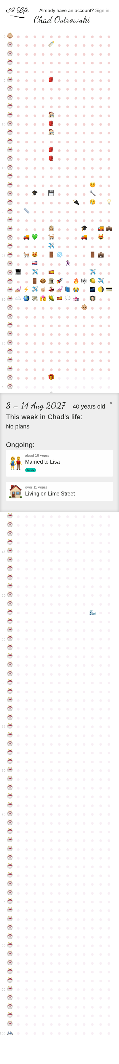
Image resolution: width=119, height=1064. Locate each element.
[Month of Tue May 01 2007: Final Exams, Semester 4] (26, 211)
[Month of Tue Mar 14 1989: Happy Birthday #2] (10, 54)
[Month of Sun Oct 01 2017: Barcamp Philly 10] (67, 299)
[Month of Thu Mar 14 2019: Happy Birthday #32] (10, 317)
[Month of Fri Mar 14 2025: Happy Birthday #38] (10, 369)
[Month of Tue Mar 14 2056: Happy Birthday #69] (10, 761)
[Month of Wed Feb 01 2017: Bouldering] (101, 290)
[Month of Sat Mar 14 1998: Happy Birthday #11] (10, 132)
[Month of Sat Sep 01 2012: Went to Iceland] (60, 255)
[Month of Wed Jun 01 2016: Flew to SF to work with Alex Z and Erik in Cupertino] (35, 290)
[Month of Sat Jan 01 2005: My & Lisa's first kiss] (92, 185)
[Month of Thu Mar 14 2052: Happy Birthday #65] (10, 726)
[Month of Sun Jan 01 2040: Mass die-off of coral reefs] (92, 612)
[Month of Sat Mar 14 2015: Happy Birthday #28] (10, 281)
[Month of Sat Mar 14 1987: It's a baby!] (10, 36)
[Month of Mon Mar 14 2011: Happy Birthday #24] (10, 246)
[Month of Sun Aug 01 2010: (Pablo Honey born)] (51, 238)
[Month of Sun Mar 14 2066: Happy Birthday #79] (10, 849)
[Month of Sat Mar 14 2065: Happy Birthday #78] (10, 840)
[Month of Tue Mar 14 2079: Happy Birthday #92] (10, 963)
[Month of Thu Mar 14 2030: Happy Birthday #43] (10, 534)
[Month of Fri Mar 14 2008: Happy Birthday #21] (10, 220)
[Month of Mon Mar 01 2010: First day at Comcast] (109, 229)
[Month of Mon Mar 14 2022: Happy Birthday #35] (10, 343)
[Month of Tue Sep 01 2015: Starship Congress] (60, 281)
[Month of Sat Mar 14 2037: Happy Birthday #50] (10, 595)
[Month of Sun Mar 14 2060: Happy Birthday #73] (10, 796)
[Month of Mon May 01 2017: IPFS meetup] (26, 299)
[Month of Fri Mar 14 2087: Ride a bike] (10, 1033)
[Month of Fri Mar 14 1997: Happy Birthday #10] (10, 124)
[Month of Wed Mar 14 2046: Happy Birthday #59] (10, 674)
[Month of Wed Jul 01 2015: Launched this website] (43, 281)
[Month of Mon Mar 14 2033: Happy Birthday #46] (10, 560)
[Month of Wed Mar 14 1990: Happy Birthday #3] (10, 62)
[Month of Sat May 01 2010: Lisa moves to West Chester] (26, 238)
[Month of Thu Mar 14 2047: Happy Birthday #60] (10, 682)
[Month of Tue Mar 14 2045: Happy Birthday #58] (10, 665)
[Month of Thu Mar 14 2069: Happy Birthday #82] (10, 875)
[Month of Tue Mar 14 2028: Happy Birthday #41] (10, 516)
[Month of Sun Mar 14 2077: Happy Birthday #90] (10, 945)
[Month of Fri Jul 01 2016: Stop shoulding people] (43, 290)
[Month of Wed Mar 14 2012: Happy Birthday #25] (10, 255)
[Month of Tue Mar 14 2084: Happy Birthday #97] (10, 1007)
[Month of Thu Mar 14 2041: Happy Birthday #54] (10, 630)
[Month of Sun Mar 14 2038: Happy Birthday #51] (10, 604)
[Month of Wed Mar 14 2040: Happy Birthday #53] (10, 621)
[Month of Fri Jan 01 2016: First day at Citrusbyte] (92, 281)
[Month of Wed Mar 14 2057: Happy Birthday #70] (10, 770)
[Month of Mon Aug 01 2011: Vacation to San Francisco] (51, 246)
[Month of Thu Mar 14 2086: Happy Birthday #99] (10, 1024)
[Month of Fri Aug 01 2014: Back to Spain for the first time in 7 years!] (51, 273)
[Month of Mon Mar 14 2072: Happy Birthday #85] (10, 901)
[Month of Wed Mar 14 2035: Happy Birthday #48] (10, 577)
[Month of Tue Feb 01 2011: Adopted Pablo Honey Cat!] (101, 238)
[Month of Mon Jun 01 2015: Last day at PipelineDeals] (35, 281)
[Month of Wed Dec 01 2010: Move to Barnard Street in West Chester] (84, 238)
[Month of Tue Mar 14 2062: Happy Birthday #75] (10, 814)
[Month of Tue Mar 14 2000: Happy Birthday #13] (10, 150)
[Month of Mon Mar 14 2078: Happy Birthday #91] (10, 954)
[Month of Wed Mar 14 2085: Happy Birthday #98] (10, 1015)
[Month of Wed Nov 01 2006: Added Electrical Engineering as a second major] (76, 202)
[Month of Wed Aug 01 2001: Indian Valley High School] (51, 159)
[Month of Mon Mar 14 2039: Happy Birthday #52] (10, 612)
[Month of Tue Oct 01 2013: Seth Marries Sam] (67, 264)
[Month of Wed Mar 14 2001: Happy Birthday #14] (10, 159)
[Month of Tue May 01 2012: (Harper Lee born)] (26, 255)
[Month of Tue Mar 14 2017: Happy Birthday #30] (10, 299)
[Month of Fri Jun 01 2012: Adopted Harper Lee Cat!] (35, 255)
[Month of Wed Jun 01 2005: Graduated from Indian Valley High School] (35, 194)
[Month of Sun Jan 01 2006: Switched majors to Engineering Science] (92, 194)
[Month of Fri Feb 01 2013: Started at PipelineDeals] (101, 255)
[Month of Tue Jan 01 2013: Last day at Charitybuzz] (92, 255)
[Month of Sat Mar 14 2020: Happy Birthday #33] (10, 325)
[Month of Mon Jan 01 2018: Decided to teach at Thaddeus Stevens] (92, 299)
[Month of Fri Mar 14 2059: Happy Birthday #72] (10, 788)
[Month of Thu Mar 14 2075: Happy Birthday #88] (10, 928)
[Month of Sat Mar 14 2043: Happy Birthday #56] (10, 648)
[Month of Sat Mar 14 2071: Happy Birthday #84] (10, 893)
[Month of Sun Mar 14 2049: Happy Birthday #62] (10, 700)
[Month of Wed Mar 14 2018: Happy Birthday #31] (10, 308)
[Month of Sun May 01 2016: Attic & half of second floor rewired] (26, 290)
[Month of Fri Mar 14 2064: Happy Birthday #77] (10, 831)
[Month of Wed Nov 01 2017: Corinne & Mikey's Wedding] (76, 299)
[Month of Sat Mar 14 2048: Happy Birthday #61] (10, 691)
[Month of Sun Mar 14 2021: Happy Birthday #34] (10, 334)
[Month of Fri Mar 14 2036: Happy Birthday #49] (10, 586)
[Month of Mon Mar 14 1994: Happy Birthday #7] (10, 98)
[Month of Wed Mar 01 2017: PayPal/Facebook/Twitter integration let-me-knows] (109, 290)
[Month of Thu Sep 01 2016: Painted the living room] (60, 290)
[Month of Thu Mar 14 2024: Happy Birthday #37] (10, 360)
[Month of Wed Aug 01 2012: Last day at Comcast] (51, 255)
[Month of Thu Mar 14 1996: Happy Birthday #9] (10, 115)
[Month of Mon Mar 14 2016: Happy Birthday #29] (10, 290)
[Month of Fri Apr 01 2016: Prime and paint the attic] (18, 290)
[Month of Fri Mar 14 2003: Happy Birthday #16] (10, 176)
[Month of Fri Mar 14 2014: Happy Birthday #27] (10, 273)
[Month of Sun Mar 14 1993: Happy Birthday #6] (10, 89)
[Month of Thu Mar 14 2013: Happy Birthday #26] (10, 264)
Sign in (102, 10)
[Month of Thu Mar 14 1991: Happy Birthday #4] (10, 71)
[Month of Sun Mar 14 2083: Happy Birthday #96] (10, 998)
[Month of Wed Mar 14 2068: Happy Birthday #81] (10, 866)
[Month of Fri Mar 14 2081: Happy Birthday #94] (10, 980)
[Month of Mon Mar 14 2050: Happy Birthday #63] (10, 709)
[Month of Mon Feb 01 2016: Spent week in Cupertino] (101, 281)
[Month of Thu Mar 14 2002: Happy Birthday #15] (10, 168)
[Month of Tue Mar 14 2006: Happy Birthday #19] (10, 202)
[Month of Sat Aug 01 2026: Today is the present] (51, 378)
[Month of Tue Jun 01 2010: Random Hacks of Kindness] (35, 238)
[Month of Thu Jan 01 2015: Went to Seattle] (92, 273)
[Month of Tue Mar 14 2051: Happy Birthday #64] (10, 718)
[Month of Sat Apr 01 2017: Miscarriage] (18, 299)
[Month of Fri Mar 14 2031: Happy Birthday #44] (10, 542)
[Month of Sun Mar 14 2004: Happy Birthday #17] (10, 185)
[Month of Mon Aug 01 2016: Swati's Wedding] (51, 290)
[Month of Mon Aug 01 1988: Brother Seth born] (51, 45)
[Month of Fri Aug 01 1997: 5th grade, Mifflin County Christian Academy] (51, 124)
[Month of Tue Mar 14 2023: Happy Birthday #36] (10, 351)
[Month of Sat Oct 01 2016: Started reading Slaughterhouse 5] (67, 290)
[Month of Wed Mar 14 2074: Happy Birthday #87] (10, 919)
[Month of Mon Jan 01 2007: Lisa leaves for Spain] (92, 202)
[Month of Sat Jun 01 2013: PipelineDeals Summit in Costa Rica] (35, 264)
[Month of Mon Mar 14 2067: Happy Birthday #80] (10, 858)
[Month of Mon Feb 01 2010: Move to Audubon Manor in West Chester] (101, 229)
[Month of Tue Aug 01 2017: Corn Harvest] (51, 299)
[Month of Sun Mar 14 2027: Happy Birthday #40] (10, 387)
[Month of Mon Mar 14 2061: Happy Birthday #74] (10, 805)
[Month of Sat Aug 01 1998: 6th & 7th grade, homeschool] (51, 132)
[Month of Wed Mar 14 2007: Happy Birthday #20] (10, 211)
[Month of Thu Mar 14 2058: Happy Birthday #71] (10, 779)
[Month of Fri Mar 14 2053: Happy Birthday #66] (10, 735)
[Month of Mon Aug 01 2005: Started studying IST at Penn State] (51, 194)
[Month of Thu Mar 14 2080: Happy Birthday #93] (10, 971)
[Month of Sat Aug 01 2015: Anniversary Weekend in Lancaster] (51, 281)
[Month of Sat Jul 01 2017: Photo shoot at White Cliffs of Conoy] (43, 299)
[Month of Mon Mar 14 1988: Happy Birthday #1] (10, 45)
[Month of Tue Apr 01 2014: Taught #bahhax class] (18, 273)
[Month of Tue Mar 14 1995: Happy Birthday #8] (10, 106)
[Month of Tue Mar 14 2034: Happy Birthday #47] (10, 569)
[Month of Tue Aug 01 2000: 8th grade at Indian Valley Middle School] (51, 150)
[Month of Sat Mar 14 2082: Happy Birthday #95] (10, 989)
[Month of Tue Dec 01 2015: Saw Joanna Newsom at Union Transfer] (84, 281)
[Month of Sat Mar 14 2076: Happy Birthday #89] (10, 937)
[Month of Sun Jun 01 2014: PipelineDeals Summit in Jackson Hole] (35, 273)
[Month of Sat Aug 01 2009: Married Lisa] (51, 229)
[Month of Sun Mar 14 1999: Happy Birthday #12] (10, 141)
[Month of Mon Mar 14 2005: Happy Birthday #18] (10, 194)
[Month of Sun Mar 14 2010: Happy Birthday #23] (10, 238)
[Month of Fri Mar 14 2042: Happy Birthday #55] (10, 639)
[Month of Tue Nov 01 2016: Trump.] (76, 290)
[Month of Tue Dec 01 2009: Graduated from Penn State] (84, 229)
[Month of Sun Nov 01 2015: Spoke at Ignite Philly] (76, 281)
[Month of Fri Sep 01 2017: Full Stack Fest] (60, 299)
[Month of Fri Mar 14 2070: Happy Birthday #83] (10, 884)
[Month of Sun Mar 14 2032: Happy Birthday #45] (10, 551)
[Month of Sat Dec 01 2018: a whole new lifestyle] (84, 308)
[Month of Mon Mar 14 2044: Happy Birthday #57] (10, 656)
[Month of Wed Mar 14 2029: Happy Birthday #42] (10, 525)
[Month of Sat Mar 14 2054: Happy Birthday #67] (10, 744)
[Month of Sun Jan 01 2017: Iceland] (92, 290)
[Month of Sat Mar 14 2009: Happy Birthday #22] (10, 229)
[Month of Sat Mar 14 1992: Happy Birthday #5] (10, 80)
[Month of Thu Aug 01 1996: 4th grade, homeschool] (51, 115)
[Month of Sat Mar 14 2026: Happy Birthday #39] (10, 378)
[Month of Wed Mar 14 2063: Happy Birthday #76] (10, 823)
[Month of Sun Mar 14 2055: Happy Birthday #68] (10, 752)
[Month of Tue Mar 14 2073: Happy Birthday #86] (10, 910)
